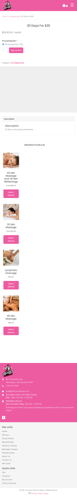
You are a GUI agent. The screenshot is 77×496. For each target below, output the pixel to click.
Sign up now (16, 50)
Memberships (8, 442)
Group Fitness (8, 438)
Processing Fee (9, 41)
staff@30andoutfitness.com (17, 391)
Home (4, 16)
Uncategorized (14, 16)
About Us (6, 456)
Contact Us (7, 460)
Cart (4, 472)
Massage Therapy (9, 449)
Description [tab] (9, 119)
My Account (7, 480)
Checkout (6, 476)
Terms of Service (9, 483)
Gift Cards (6, 463)
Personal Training (9, 446)
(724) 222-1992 (12, 386)
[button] (72, 5)
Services (5, 435)
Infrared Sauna (8, 453)
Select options (11, 193)
